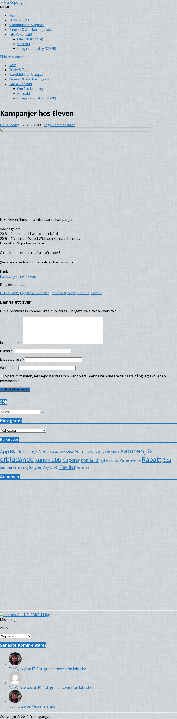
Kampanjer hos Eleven (18, 276)
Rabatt (96, 292)
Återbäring (83, 467)
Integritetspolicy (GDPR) (36, 48)
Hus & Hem (9, 292)
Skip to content (12, 56)
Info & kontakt (20, 34)
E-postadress (12, 359)
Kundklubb (48, 459)
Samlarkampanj (14, 467)
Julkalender (108, 451)
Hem (12, 15)
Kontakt (23, 43)
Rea (166, 459)
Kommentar (11, 342)
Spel (54, 467)
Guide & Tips (19, 20)
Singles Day (39, 467)
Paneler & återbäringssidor (31, 29)
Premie (136, 461)
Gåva (93, 452)
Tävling (67, 467)
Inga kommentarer (59, 125)
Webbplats (8, 367)
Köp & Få (90, 460)
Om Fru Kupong (30, 39)
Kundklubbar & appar (26, 24)
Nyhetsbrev (109, 460)
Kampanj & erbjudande (70, 292)
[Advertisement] (88, 514)
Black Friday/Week (29, 451)
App (4, 451)
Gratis (81, 451)
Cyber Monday (62, 451)
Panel (124, 460)
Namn (6, 350)
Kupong (71, 460)
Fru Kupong (9, 125)
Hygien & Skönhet (34, 292)
